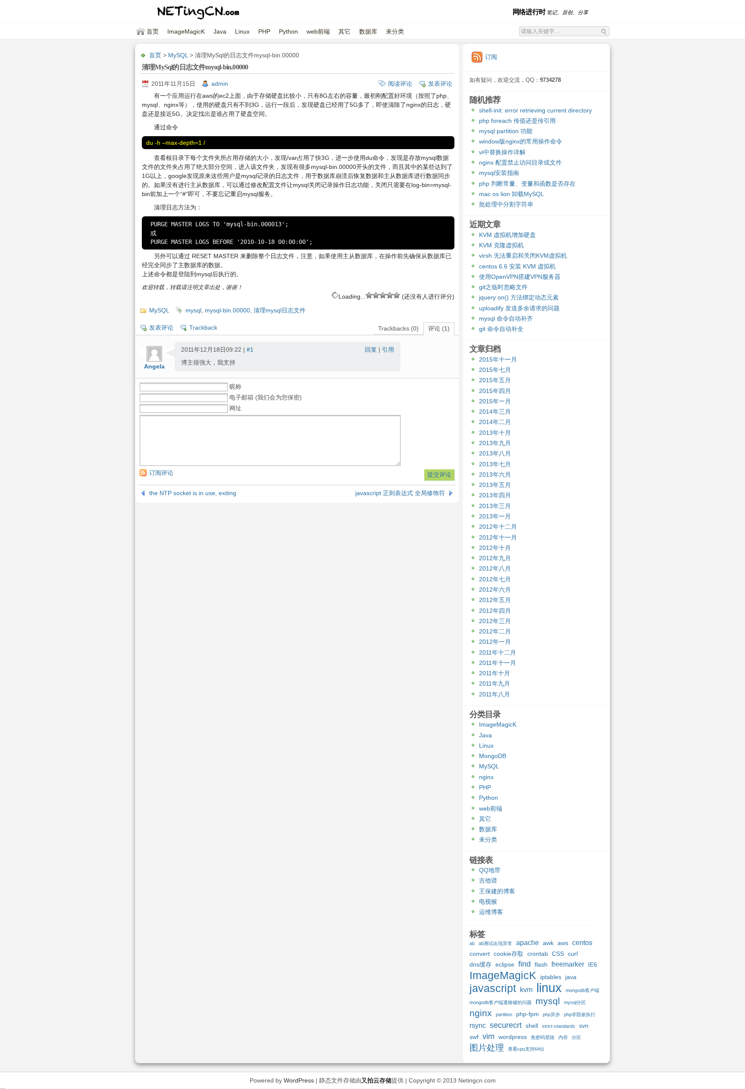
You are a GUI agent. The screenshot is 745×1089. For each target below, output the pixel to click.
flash (541, 964)
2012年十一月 (498, 537)
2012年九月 (495, 558)
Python (288, 31)
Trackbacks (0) (398, 328)
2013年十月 (495, 432)
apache (527, 942)
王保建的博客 (497, 891)
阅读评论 (400, 83)
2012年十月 (495, 547)
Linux (242, 31)
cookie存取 (508, 953)
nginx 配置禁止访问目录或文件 (520, 162)
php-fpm (527, 1014)
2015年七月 (495, 369)
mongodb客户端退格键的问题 (501, 1002)
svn (583, 1025)
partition (504, 1014)
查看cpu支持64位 (526, 1049)
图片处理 (487, 1048)
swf (474, 1036)
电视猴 (488, 901)
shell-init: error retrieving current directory (535, 110)
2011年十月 (494, 673)
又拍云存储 (376, 1080)
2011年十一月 (497, 662)
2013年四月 (495, 495)
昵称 (235, 386)
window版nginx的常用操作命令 (520, 141)
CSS (558, 953)
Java (219, 31)
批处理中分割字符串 (506, 204)
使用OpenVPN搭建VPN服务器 (519, 276)
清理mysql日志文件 (280, 310)
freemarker (567, 964)
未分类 (395, 31)
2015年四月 (495, 390)
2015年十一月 (498, 359)
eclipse (504, 964)
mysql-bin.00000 (227, 310)
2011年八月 (494, 694)
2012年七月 (495, 579)
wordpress (512, 1036)
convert (480, 953)
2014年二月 (495, 421)
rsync (478, 1025)
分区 (576, 1037)
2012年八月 (495, 568)
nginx (486, 777)
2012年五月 (495, 599)
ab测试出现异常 (495, 943)
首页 (153, 31)
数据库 (368, 31)
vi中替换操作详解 (502, 152)
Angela (154, 366)
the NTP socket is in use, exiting (192, 493)
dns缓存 (480, 964)
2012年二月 (495, 631)
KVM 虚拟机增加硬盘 (507, 234)
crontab (537, 953)
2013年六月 (495, 474)
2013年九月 (495, 443)
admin (219, 83)
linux (549, 988)
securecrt (506, 1025)
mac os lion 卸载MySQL (511, 193)
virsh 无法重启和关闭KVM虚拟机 (523, 255)
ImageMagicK (186, 31)
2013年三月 (495, 505)
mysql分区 (575, 1002)
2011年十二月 (497, 652)
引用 (388, 349)
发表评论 (440, 83)
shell (532, 1025)
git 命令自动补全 (501, 328)
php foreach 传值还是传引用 (517, 120)
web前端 (318, 31)
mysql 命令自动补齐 (506, 318)
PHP (264, 31)
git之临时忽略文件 (503, 287)
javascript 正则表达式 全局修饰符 (400, 493)
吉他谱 (488, 880)
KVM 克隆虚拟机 (501, 245)
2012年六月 (495, 589)
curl (573, 953)
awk (548, 942)
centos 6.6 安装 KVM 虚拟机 (517, 266)
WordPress (299, 1080)
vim (488, 1037)
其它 (344, 31)
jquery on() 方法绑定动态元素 (519, 297)
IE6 (592, 964)
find (524, 964)
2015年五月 (495, 380)
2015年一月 (495, 401)
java (570, 977)
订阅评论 (161, 472)
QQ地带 (490, 870)
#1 (250, 349)
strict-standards (558, 1026)
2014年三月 (495, 411)
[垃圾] (369, 295)
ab (472, 943)
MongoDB (492, 755)
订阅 (491, 56)
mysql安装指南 (499, 172)
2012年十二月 (498, 526)
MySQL (178, 55)
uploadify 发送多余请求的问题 (519, 308)
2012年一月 (495, 641)
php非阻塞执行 (579, 1014)
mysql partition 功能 (505, 131)
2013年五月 (495, 484)
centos (582, 942)
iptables (550, 977)
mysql (193, 310)
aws (562, 942)
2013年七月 (495, 464)
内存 (563, 1037)
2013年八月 (495, 453)
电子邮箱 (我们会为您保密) (265, 397)
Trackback (203, 327)
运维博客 (491, 911)
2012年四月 (495, 610)
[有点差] (375, 295)
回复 (371, 349)
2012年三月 (495, 621)
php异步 (551, 1014)
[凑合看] (382, 295)
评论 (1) (439, 328)
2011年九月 (494, 683)
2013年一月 (495, 516)
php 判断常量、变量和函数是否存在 (527, 183)
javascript (493, 989)
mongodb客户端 (582, 990)
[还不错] (389, 295)
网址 (235, 408)
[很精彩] (396, 295)
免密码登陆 (542, 1037)
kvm (526, 989)
